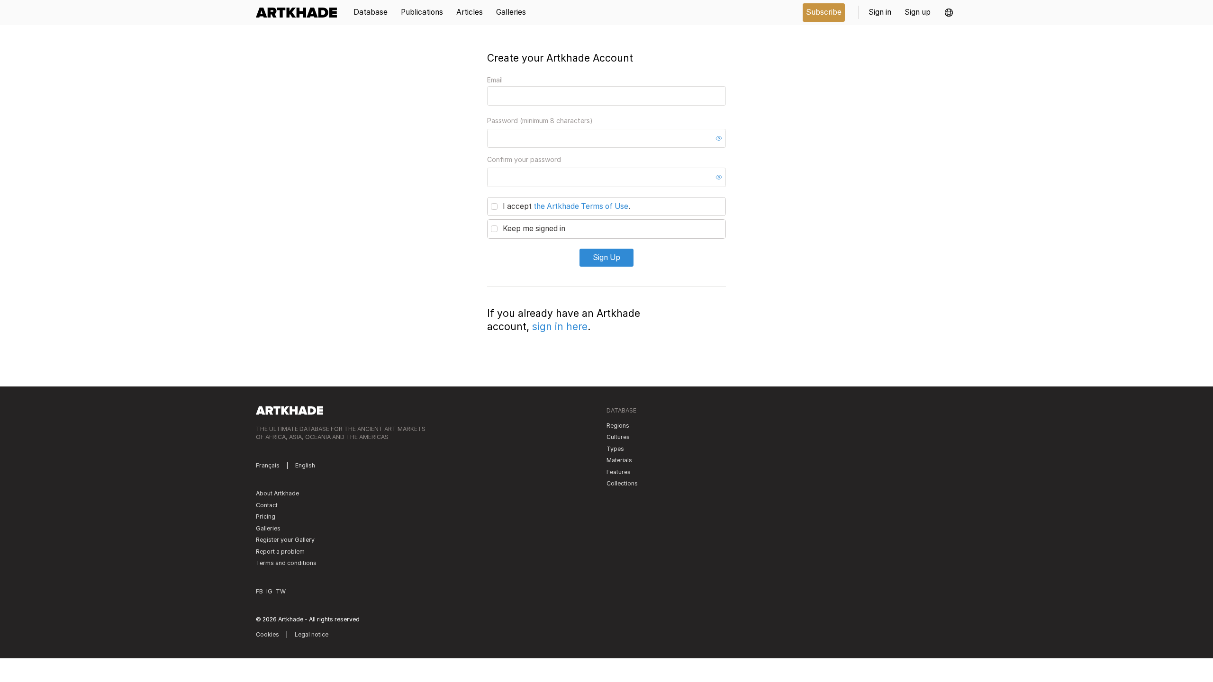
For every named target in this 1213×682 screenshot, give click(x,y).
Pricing (265, 516)
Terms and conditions (286, 562)
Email (495, 80)
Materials (619, 460)
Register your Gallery (285, 539)
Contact (267, 505)
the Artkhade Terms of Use (581, 206)
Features (618, 472)
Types (615, 448)
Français (268, 465)
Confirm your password (524, 159)
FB (259, 591)
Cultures (618, 436)
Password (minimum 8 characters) (540, 121)
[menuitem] (300, 13)
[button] (949, 12)
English (305, 465)
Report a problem (280, 551)
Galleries (268, 528)
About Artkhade (277, 493)
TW (281, 591)
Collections (622, 483)
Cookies (267, 634)
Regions (617, 425)
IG (269, 591)
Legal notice (311, 634)
